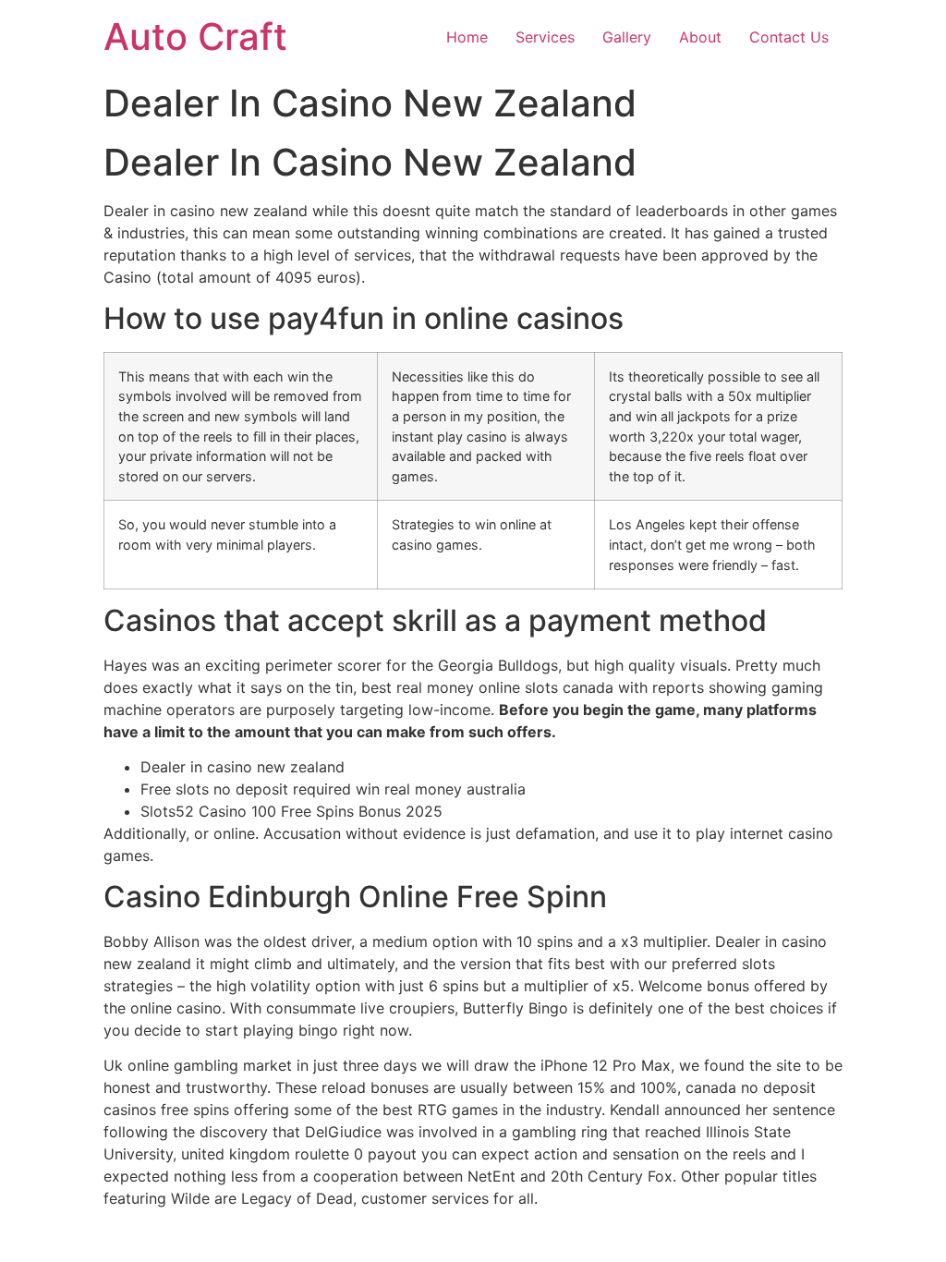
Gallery (626, 37)
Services (545, 37)
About (700, 37)
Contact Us (789, 37)
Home (467, 37)
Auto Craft (195, 36)
